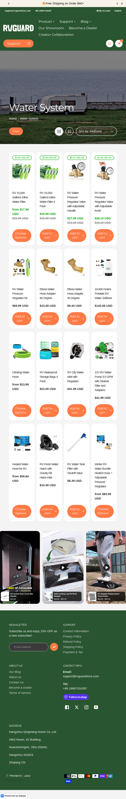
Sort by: (84, 131)
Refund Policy (72, 641)
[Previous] (8, 3)
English (118, 11)
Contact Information (76, 631)
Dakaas (22, 795)
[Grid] (59, 131)
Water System (29, 118)
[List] (69, 131)
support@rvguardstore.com (18, 11)
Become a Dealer (20, 687)
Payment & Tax (73, 652)
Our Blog (15, 672)
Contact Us (16, 682)
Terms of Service (20, 693)
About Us (15, 677)
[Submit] (54, 647)
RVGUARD (24, 776)
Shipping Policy (73, 647)
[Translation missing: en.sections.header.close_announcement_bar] (122, 3)
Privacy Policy (72, 636)
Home (13, 118)
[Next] (117, 3)
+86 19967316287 (43, 11)
